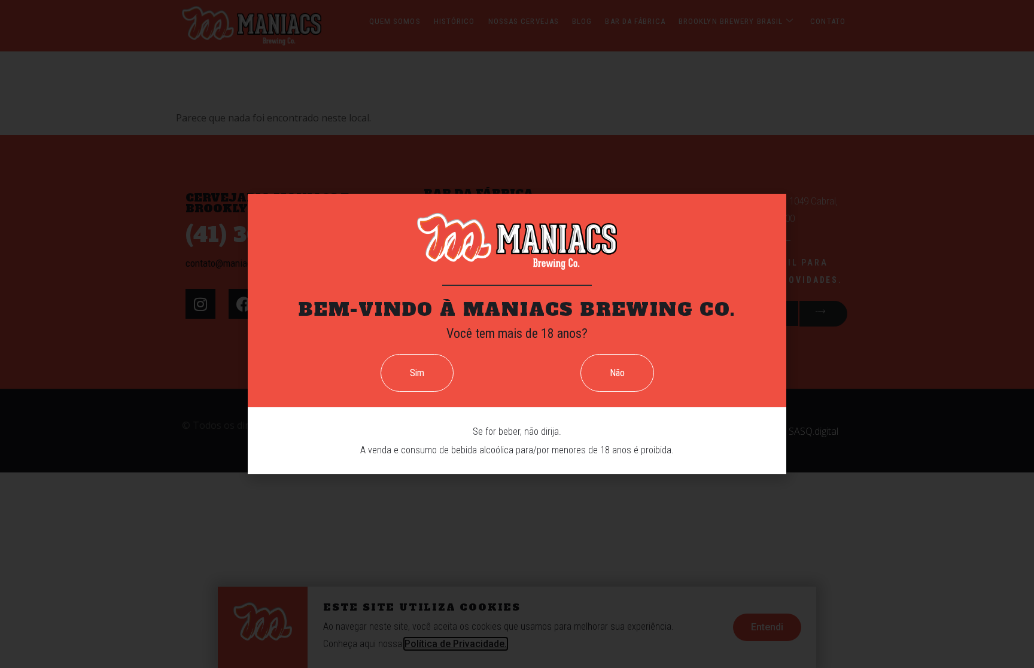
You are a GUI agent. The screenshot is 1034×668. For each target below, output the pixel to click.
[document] (517, 334)
